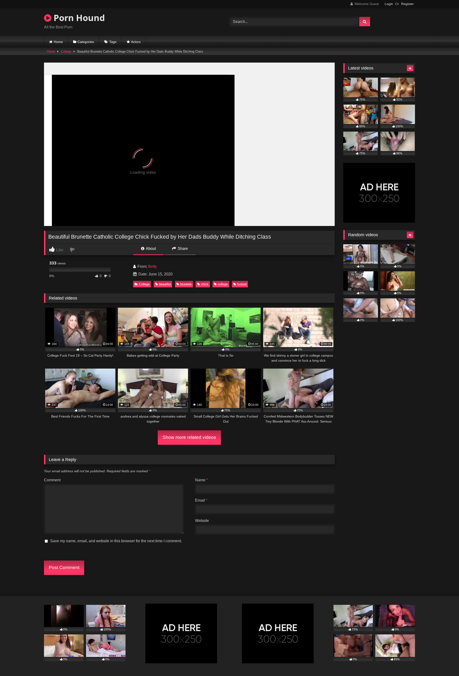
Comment (52, 480)
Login (389, 4)
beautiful (165, 284)
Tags (112, 42)
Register (407, 4)
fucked (241, 284)
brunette (185, 284)
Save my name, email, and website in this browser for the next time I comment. (116, 541)
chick (204, 284)
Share (182, 249)
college (223, 284)
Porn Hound (78, 18)
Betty (152, 266)
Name (201, 480)
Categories (85, 42)
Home (58, 42)
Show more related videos (189, 437)
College (66, 51)
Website (202, 521)
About (150, 249)
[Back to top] (444, 661)
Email (201, 500)
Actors (136, 42)
